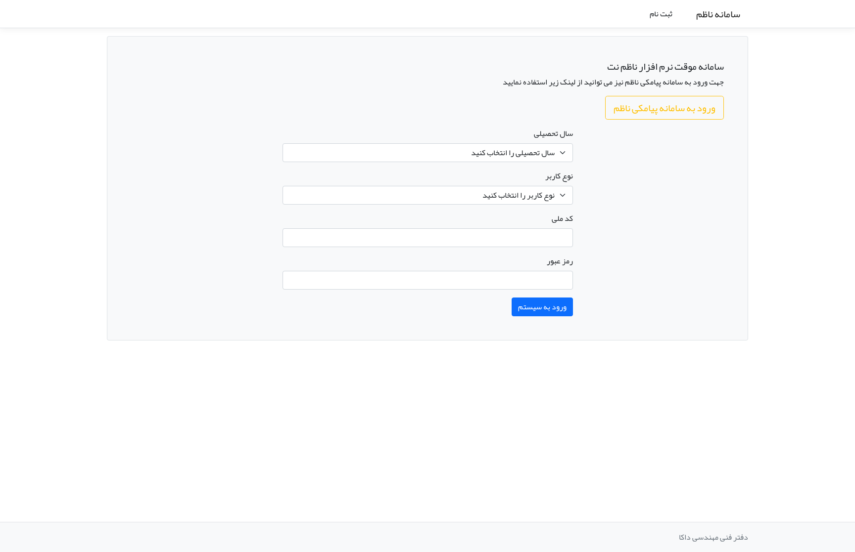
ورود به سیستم (542, 307)
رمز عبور (560, 261)
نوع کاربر (559, 176)
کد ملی (562, 218)
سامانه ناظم (718, 14)
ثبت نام (661, 14)
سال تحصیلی (553, 133)
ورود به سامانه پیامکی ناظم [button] (664, 108)
